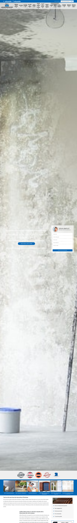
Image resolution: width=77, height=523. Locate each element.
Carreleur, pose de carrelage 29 (16, 6)
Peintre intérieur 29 (34, 5)
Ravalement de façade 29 (64, 5)
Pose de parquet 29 (55, 5)
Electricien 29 (21, 6)
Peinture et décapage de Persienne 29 (38, 6)
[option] (38, 261)
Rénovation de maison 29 (69, 5)
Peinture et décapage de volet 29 (42, 5)
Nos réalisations (26, 243)
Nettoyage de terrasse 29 (29, 6)
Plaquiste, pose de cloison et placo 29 (47, 6)
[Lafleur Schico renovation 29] (7, 6)
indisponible (8, 1)
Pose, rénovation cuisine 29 (59, 5)
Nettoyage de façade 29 (25, 5)
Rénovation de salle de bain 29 (73, 5)
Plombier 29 (51, 6)
